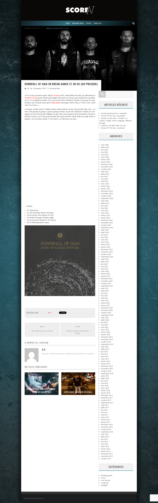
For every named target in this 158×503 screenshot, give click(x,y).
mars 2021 (105, 300)
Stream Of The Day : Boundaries (113, 116)
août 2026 (105, 145)
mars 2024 (105, 213)
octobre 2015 (106, 458)
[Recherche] (134, 23)
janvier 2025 (105, 189)
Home (68, 23)
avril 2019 (104, 356)
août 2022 (105, 259)
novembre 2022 (107, 252)
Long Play (104, 483)
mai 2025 (104, 179)
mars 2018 (105, 388)
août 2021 (105, 288)
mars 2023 (105, 242)
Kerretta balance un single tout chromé (78, 332)
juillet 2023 (105, 232)
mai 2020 (104, 325)
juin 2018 (104, 381)
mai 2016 (104, 441)
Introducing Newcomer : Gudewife (57, 28)
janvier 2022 (105, 276)
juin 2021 (104, 293)
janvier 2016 (105, 451)
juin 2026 (104, 150)
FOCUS (88, 23)
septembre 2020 (107, 315)
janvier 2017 (105, 422)
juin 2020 (104, 322)
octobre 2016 (106, 429)
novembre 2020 (107, 310)
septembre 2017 (107, 403)
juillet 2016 (105, 437)
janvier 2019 (105, 364)
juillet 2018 (105, 378)
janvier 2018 (105, 393)
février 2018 (105, 390)
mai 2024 (104, 208)
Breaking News (55, 88)
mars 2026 (105, 157)
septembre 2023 (107, 227)
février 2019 (105, 361)
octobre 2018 (106, 371)
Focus (103, 478)
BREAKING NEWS (78, 23)
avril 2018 (104, 386)
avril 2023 (104, 240)
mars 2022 (105, 271)
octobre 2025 (106, 169)
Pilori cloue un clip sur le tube (42, 331)
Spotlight (104, 485)
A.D (28, 88)
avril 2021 (104, 298)
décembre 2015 (107, 454)
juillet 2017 (105, 407)
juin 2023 (104, 235)
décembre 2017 (107, 395)
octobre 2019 (106, 342)
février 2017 (105, 420)
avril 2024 (104, 210)
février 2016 (105, 449)
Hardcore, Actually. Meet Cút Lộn (113, 125)
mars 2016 (105, 446)
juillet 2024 (105, 203)
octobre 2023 (106, 225)
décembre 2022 (107, 249)
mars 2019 (105, 359)
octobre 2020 (106, 313)
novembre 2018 (107, 368)
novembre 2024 (107, 193)
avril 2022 (104, 269)
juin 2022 (104, 264)
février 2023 (105, 244)
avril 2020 (104, 327)
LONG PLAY (97, 23)
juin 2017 (104, 410)
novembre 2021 (107, 281)
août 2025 (105, 171)
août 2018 (105, 376)
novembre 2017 (107, 398)
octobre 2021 (106, 283)
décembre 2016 (107, 424)
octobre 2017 (106, 400)
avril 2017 (104, 415)
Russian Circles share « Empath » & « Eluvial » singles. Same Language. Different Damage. (115, 120)
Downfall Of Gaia (31, 98)
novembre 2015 (107, 456)
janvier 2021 (105, 305)
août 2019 (105, 347)
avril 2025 (104, 181)
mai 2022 (104, 266)
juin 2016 (104, 439)
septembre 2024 (107, 198)
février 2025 (105, 186)
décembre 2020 (107, 308)
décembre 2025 (107, 164)
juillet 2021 (105, 291)
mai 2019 (104, 354)
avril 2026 (104, 154)
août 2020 (105, 317)
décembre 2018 (107, 366)
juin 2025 (104, 176)
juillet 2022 (105, 261)
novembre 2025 (107, 167)
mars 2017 (105, 417)
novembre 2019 (107, 339)
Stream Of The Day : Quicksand (113, 128)
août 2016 (105, 434)
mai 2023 (104, 237)
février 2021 (105, 303)
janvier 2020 (105, 334)
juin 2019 (104, 351)
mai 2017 (104, 412)
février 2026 (105, 159)
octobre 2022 (106, 254)
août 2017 (105, 405)
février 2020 (105, 332)
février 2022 (105, 274)
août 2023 (105, 230)
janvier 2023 (105, 247)
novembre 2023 (107, 223)
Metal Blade (55, 103)
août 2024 (105, 201)
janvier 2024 (105, 218)
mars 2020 (105, 330)
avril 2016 (104, 444)
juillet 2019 (105, 349)
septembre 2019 (107, 344)
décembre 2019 (107, 337)
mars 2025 (105, 184)
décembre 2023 (107, 220)
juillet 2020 (105, 320)
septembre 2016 (107, 432)
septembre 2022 (107, 257)
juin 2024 (104, 206)
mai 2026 (104, 152)
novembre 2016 (107, 427)
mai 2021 (104, 296)
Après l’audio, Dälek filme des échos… (78, 392)
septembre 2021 (107, 286)
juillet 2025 (105, 174)
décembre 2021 (107, 279)
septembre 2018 (107, 373)
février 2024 (105, 215)
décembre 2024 (107, 191)
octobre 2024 (106, 196)
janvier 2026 (105, 162)
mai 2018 (104, 383)
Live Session (105, 480)
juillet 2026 (105, 147)
